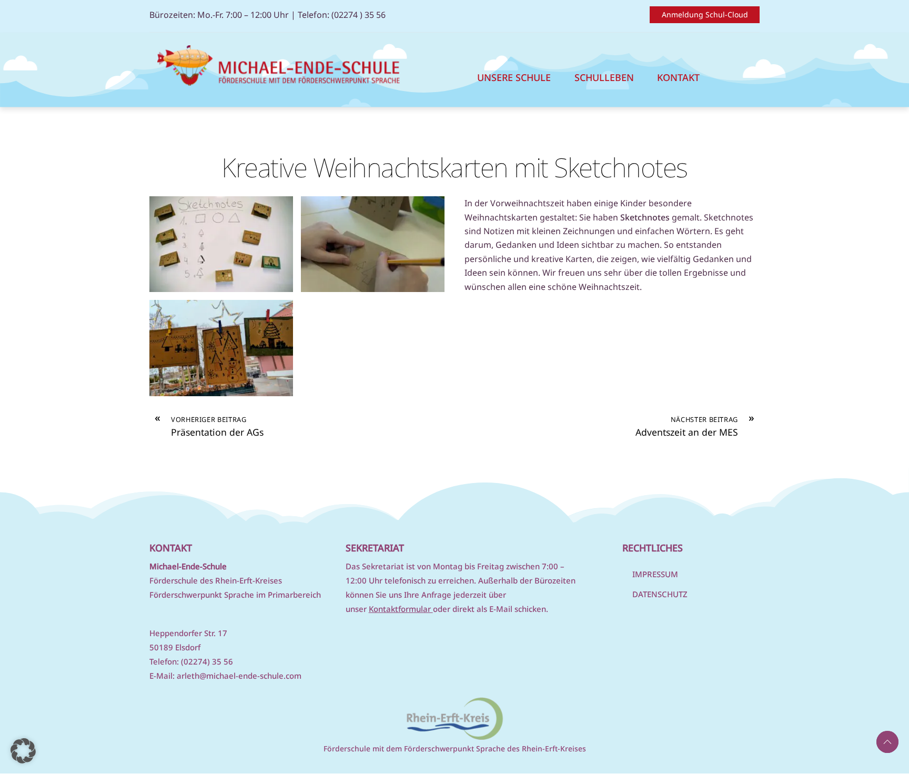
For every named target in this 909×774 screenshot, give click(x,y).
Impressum (655, 574)
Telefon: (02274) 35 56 (191, 661)
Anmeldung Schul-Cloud (705, 14)
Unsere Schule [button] (514, 77)
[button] (23, 751)
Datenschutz (660, 594)
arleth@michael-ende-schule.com (239, 675)
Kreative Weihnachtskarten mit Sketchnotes (454, 167)
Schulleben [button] (604, 77)
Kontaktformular (401, 609)
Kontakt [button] (678, 77)
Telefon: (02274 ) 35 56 (342, 15)
